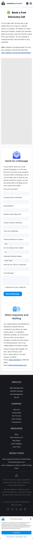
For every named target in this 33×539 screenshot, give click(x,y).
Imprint (25, 536)
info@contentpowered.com (17, 365)
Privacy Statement (19, 536)
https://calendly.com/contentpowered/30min (16, 53)
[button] (30, 519)
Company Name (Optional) (13, 197)
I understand (16, 532)
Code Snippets (16, 444)
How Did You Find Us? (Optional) (15, 264)
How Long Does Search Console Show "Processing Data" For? (16, 460)
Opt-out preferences (10, 536)
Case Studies (16, 419)
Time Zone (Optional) (11, 231)
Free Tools (16, 447)
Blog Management (16, 388)
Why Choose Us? (16, 437)
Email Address (8, 206)
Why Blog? (16, 440)
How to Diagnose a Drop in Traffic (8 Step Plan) (16, 466)
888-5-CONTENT (15, 360)
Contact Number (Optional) (13, 223)
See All (16, 397)
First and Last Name (10, 189)
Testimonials (16, 413)
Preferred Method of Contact (13, 239)
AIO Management (16, 394)
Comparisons (16, 422)
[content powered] (3, 3)
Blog (16, 434)
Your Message (8, 273)
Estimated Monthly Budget (13, 256)
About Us (16, 409)
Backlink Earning (16, 391)
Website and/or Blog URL (12, 214)
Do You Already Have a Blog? (14, 248)
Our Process (16, 416)
